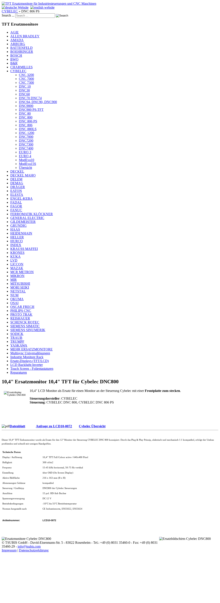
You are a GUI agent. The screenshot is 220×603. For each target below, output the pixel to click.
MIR (13, 280)
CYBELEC (10, 11)
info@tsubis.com (29, 546)
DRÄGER (17, 187)
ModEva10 (26, 160)
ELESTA (16, 194)
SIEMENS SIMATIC (25, 326)
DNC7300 (26, 144)
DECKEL (17, 171)
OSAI (14, 303)
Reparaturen (18, 372)
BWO (14, 59)
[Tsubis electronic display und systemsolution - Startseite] (49, 3)
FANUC (16, 210)
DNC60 (24, 94)
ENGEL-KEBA (21, 198)
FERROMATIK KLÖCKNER (31, 214)
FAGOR (16, 206)
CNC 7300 (26, 82)
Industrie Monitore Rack (26, 357)
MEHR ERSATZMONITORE (31, 349)
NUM (14, 295)
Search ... (8, 15)
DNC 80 (25, 113)
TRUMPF (17, 341)
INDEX (15, 245)
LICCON (16, 264)
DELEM (16, 179)
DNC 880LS (28, 129)
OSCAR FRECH (22, 307)
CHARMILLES (21, 67)
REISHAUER (20, 318)
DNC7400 (26, 148)
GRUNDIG (18, 225)
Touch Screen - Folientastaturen (31, 368)
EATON (16, 191)
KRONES (17, 252)
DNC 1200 (26, 133)
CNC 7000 (26, 79)
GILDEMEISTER (23, 222)
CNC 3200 (26, 75)
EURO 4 (25, 156)
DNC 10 (25, 86)
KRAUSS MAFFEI (24, 249)
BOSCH (16, 55)
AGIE (14, 32)
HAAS (15, 229)
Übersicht (25, 167)
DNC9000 (26, 106)
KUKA (15, 256)
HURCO (16, 241)
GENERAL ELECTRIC (27, 218)
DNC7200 (26, 140)
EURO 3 (25, 152)
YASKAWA (18, 345)
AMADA (17, 40)
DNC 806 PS (28, 121)
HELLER (17, 237)
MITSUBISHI (20, 283)
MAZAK (16, 268)
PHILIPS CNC (20, 310)
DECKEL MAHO (23, 175)
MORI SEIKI (19, 287)
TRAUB (16, 338)
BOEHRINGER (21, 51)
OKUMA (17, 299)
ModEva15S (27, 164)
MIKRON (17, 276)
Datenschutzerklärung (34, 550)
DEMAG (16, 183)
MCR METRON (22, 272)
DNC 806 (25, 125)
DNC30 (24, 90)
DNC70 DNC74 (30, 98)
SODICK (16, 334)
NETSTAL (18, 291)
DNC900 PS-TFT (31, 109)
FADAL (16, 202)
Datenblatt (17, 426)
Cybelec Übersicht (92, 426)
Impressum (9, 550)
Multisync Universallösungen (30, 353)
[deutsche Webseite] (15, 7)
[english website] (42, 7)
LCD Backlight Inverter (26, 365)
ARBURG (17, 44)
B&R (14, 63)
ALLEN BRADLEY (25, 36)
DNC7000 (26, 137)
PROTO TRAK (21, 314)
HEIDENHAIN (21, 233)
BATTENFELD (21, 48)
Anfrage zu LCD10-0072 (54, 426)
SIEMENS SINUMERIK (27, 330)
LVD (13, 260)
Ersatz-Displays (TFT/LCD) (29, 361)
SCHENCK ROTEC (24, 322)
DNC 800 (25, 117)
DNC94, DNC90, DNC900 (38, 102)
